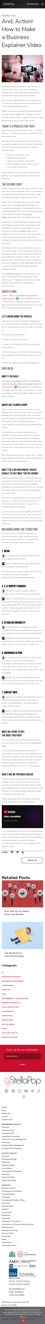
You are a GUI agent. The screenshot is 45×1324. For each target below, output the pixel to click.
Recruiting (7, 1020)
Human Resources (10, 1003)
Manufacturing (7, 1227)
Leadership (7, 1011)
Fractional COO (8, 1130)
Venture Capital (10, 1033)
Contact (5, 1116)
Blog (4, 1110)
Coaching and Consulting (12, 1191)
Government (7, 1212)
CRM (4, 994)
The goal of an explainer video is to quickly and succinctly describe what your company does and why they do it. (21, 384)
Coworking (7, 985)
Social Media (8, 1024)
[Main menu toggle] (42, 4)
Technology (6, 1242)
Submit (23, 1064)
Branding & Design (11, 977)
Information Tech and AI (11, 1221)
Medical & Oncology (10, 1230)
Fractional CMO (8, 1133)
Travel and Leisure (9, 1245)
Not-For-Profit (7, 1233)
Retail (4, 1239)
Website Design (9, 1037)
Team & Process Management (14, 1139)
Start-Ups (6, 1174)
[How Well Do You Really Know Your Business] (22, 894)
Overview (5, 1127)
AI (3, 972)
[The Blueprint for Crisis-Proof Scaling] (22, 935)
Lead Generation (10, 1007)
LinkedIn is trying (12, 274)
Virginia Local (7, 1119)
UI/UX (4, 1029)
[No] (42, 1315)
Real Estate (6, 1236)
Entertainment (7, 1206)
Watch (23, 231)
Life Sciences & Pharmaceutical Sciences (18, 1224)
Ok (23, 1320)
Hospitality (6, 1218)
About (4, 1107)
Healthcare (6, 1215)
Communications (8, 1194)
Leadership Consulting (10, 1136)
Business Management (13, 981)
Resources (6, 1113)
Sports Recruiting (9, 1180)
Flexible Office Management (13, 1145)
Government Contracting (15, 998)
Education (6, 1203)
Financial (5, 1209)
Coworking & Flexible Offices (13, 1200)
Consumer (6, 1197)
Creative (6, 990)
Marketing (9, 15)
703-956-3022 (33, 4)
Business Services (9, 1188)
